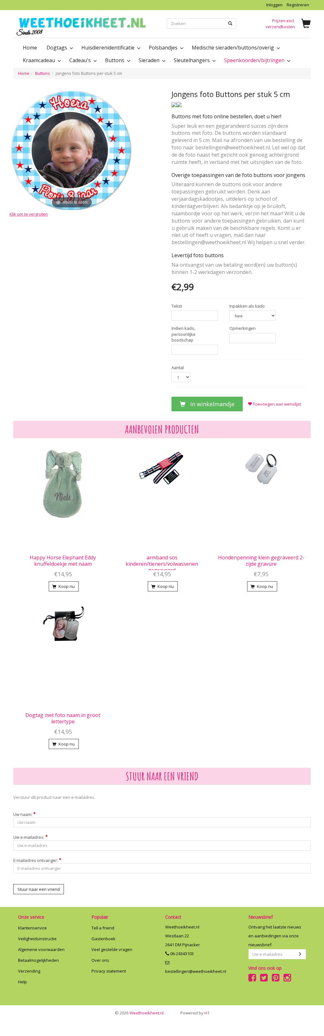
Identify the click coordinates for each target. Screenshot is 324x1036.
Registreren (298, 5)
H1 (194, 1013)
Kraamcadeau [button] (39, 60)
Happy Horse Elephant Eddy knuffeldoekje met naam (63, 560)
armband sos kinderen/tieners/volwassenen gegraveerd (162, 564)
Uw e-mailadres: (29, 837)
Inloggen (274, 5)
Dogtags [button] (57, 47)
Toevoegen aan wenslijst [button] (276, 404)
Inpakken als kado (247, 306)
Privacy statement (108, 971)
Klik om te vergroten (28, 214)
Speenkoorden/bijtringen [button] (255, 60)
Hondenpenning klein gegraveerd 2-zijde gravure (261, 560)
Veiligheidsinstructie (37, 939)
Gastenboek (103, 939)
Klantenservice (32, 928)
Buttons (42, 73)
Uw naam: (23, 814)
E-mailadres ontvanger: (36, 860)
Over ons (100, 960)
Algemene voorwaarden (41, 949)
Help (22, 982)
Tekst (176, 306)
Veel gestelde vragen (111, 949)
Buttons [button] (115, 60)
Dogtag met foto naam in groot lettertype (62, 718)
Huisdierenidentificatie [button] (108, 47)
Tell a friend (102, 928)
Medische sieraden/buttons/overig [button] (233, 47)
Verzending (29, 971)
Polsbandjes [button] (164, 47)
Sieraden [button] (150, 60)
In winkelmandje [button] (211, 404)
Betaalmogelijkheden (38, 960)
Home (30, 47)
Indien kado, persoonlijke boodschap (183, 334)
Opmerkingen (242, 328)
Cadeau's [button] (80, 60)
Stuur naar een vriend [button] (38, 889)
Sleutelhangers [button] (192, 60)
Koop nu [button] (66, 586)
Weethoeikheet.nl (139, 1013)
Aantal (177, 367)
